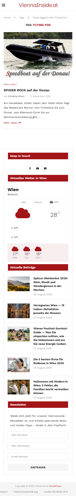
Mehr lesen (11, 122)
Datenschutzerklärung (26, 491)
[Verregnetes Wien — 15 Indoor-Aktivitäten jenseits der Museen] (19, 310)
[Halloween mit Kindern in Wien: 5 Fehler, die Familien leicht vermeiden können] (19, 387)
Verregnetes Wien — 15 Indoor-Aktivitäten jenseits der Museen (48, 309)
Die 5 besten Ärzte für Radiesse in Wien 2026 (48, 361)
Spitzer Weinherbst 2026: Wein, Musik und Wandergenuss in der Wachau (50, 284)
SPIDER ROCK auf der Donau (26, 90)
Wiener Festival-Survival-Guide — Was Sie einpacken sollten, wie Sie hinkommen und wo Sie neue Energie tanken (50, 336)
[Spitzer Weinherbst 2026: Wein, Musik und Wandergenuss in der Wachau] (19, 283)
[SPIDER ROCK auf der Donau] (38, 55)
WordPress (55, 486)
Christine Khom (16, 96)
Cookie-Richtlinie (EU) (56, 491)
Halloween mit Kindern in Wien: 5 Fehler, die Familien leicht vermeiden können (50, 387)
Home (7, 17)
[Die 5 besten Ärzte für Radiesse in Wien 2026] (19, 364)
